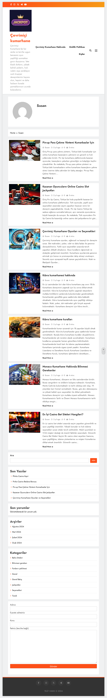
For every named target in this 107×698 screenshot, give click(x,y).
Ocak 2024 (17, 542)
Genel (14, 574)
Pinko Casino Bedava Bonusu (25, 481)
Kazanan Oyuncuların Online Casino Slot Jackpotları (34, 492)
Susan (47, 147)
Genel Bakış (16, 291)
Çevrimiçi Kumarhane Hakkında (50, 46)
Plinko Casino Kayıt (20, 476)
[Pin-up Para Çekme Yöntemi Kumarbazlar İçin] (24, 150)
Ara (12, 455)
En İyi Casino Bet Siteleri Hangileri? (63, 414)
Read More (47, 178)
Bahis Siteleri (16, 430)
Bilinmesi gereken (18, 382)
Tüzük (13, 335)
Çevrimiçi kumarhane (20, 38)
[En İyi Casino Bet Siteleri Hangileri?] (24, 422)
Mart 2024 (16, 531)
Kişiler (82, 54)
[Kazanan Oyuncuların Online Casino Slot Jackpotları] (24, 194)
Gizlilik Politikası (77, 46)
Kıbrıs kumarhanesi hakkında (59, 275)
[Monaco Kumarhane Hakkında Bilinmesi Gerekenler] (24, 374)
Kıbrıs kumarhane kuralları (57, 319)
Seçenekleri (16, 247)
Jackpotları (16, 202)
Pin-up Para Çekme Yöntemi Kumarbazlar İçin (68, 142)
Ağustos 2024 (18, 526)
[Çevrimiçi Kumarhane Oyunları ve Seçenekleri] (24, 239)
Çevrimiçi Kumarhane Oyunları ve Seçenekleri (69, 231)
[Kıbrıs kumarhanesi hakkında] (24, 283)
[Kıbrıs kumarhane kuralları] (24, 327)
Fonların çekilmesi (19, 158)
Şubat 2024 (17, 537)
